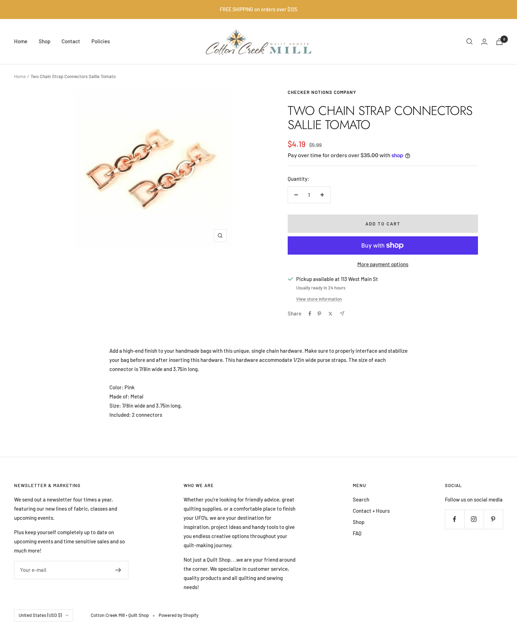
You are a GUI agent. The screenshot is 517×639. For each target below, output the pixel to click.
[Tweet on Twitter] (330, 313)
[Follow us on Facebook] (454, 519)
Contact (71, 41)
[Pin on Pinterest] (319, 313)
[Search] (469, 41)
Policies (100, 41)
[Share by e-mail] (342, 313)
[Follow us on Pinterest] (493, 519)
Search (361, 499)
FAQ (357, 533)
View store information (319, 299)
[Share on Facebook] (309, 313)
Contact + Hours (371, 510)
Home (20, 41)
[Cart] (499, 41)
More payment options (382, 264)
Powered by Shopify (178, 615)
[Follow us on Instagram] (474, 519)
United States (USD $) (40, 615)
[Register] (118, 570)
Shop (44, 41)
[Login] (484, 42)
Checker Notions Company (322, 92)
